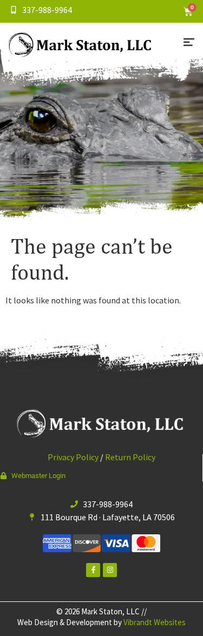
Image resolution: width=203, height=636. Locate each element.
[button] (189, 43)
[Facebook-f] (93, 570)
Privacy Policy (73, 457)
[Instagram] (110, 570)
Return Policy (130, 457)
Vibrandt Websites (154, 622)
